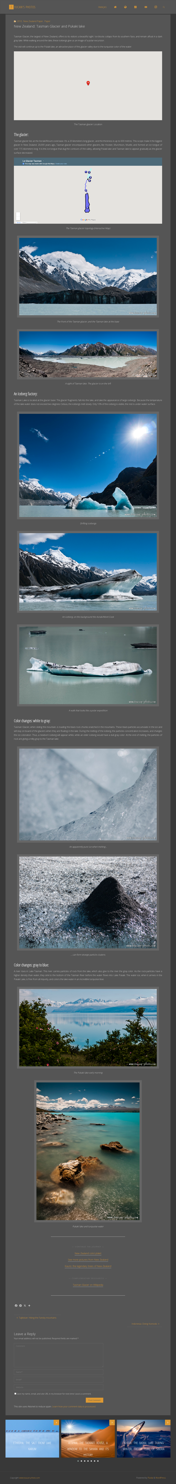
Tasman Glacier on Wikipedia (88, 1284)
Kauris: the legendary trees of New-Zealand (88, 1266)
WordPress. (161, 1477)
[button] (88, 83)
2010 (19, 21)
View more (32, 1439)
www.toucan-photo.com (29, 1477)
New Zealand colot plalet (88, 1253)
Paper (47, 21)
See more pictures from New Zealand (88, 1259)
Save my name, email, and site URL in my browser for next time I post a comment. (54, 1393)
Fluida (150, 1477)
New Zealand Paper (33, 21)
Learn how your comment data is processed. (74, 1406)
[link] (164, 7)
